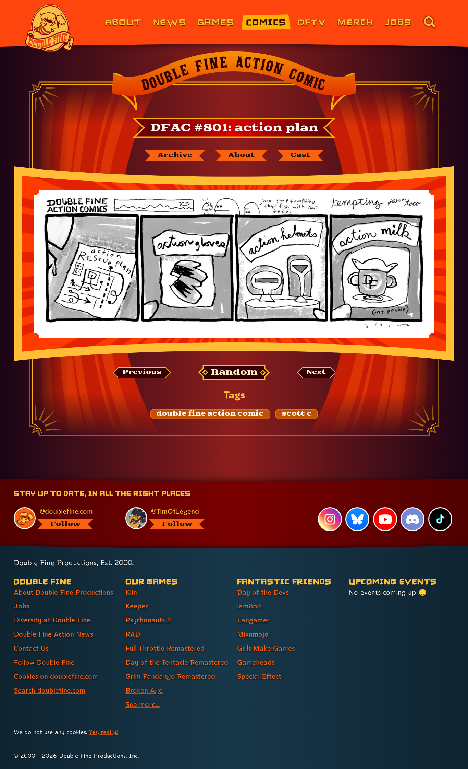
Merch (355, 21)
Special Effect (259, 676)
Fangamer (253, 620)
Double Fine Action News (53, 634)
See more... (142, 704)
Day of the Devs (262, 592)
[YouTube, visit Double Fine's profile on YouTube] (385, 519)
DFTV (312, 21)
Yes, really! (103, 731)
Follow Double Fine (44, 662)
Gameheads (255, 662)
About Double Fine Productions (63, 592)
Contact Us (31, 648)
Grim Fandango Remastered (170, 676)
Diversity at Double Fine (52, 620)
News (169, 21)
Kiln (131, 592)
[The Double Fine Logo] (50, 28)
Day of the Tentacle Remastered (176, 662)
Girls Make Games (266, 648)
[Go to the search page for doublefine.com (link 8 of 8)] (429, 22)
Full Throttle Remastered (165, 648)
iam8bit (249, 606)
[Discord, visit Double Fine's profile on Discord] (412, 519)
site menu (226, 481)
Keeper (136, 606)
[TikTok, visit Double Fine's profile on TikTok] (440, 519)
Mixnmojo (253, 634)
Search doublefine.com (49, 690)
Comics (266, 21)
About (123, 21)
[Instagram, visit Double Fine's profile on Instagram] (330, 519)
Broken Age (144, 690)
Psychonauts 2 (148, 620)
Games (216, 21)
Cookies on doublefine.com (56, 676)
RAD (132, 634)
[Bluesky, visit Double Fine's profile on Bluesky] (357, 519)
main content (270, 481)
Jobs (398, 21)
